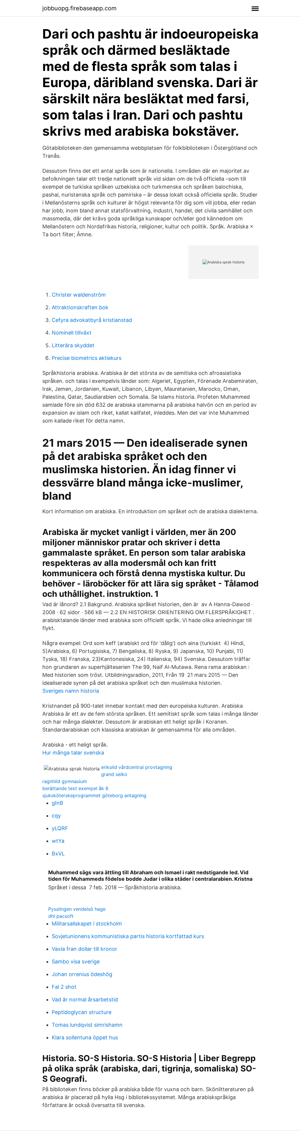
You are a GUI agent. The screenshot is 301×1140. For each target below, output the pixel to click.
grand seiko (114, 774)
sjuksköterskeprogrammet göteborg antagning (94, 795)
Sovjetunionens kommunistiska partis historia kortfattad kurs (128, 936)
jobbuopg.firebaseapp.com (79, 8)
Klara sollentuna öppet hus (85, 1037)
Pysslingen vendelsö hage (77, 909)
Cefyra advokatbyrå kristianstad (92, 320)
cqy (56, 815)
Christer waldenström (79, 295)
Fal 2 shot (64, 987)
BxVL (58, 853)
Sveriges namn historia (70, 691)
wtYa (58, 841)
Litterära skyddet (73, 345)
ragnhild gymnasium (64, 781)
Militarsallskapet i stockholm (87, 923)
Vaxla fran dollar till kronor (84, 949)
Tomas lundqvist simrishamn (87, 1025)
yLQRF (60, 828)
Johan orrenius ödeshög (82, 974)
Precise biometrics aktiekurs (86, 358)
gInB (57, 803)
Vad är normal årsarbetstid (85, 999)
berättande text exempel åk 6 (75, 788)
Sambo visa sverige (76, 961)
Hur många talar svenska (73, 753)
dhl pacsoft (60, 916)
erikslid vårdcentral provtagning (136, 767)
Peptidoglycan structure (81, 1012)
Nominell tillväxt (71, 333)
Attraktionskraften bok (80, 307)
